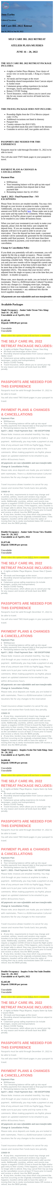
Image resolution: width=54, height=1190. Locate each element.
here (29, 211)
